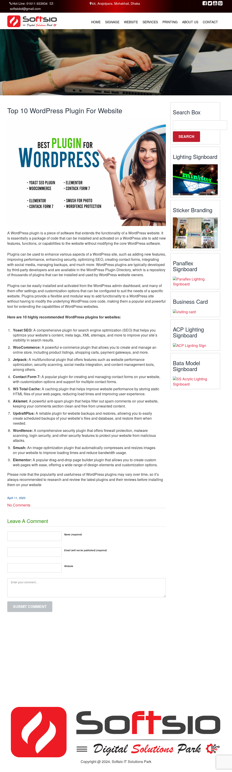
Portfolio (124, 667)
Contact (210, 22)
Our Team (125, 652)
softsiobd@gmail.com (25, 8)
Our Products (127, 657)
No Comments (18, 505)
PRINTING (170, 22)
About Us (190, 22)
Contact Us (126, 673)
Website (131, 22)
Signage (112, 22)
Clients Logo (127, 662)
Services (150, 22)
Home (96, 22)
